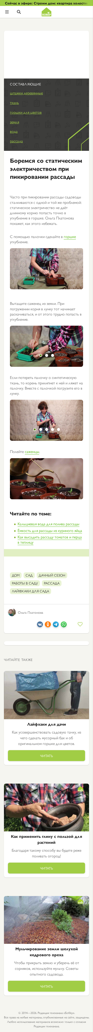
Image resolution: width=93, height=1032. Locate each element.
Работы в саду (25, 583)
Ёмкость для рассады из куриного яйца (50, 530)
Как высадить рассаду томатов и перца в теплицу (50, 539)
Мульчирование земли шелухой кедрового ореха (46, 951)
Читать (46, 755)
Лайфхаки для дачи (46, 724)
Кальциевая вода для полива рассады (48, 524)
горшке (70, 236)
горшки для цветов (26, 112)
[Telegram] (56, 626)
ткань (14, 102)
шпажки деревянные (26, 93)
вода (14, 131)
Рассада (52, 583)
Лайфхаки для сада (30, 590)
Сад (29, 575)
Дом (16, 575)
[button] (40, 355)
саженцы (32, 451)
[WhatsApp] (64, 626)
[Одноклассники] (48, 626)
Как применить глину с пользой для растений (46, 839)
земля (14, 122)
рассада (16, 141)
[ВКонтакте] (40, 626)
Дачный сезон (52, 575)
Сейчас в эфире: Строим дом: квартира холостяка (46, 3)
